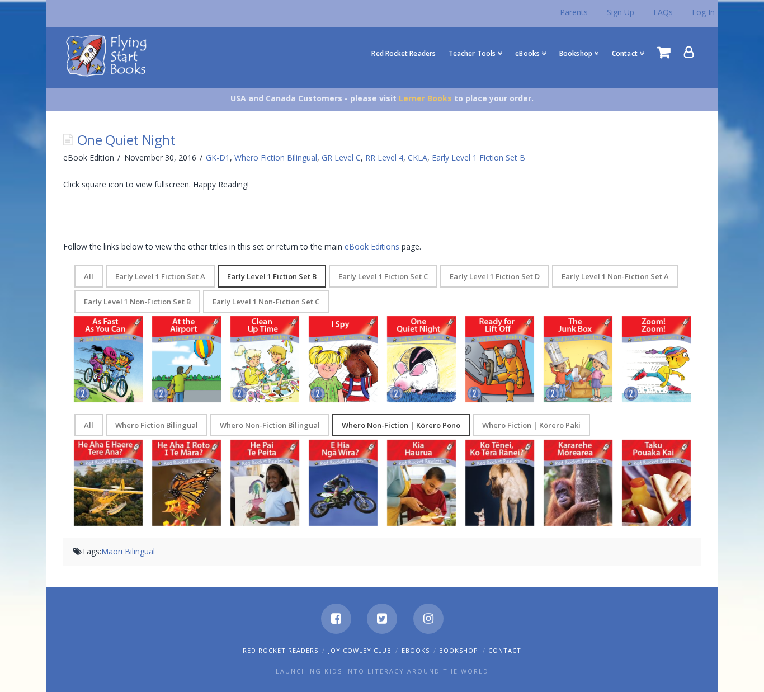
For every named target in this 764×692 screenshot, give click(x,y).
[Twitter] (382, 619)
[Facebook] (336, 619)
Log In (703, 12)
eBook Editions (372, 246)
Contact (504, 650)
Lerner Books (425, 98)
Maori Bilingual (128, 551)
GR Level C (341, 157)
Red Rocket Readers (280, 650)
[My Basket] (663, 52)
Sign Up (620, 12)
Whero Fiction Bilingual (275, 157)
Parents (574, 12)
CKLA (417, 157)
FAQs (663, 12)
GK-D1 (218, 157)
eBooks (416, 650)
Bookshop (458, 650)
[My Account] (689, 52)
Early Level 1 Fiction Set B (478, 157)
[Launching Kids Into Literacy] (108, 55)
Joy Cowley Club (360, 650)
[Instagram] (428, 619)
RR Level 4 (384, 157)
